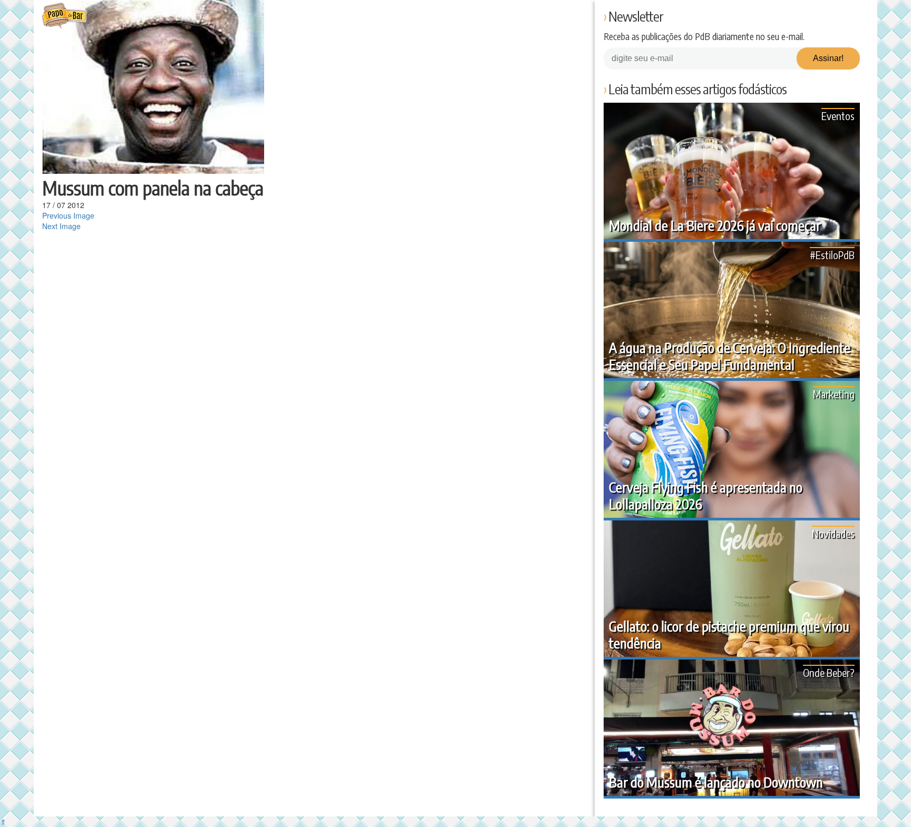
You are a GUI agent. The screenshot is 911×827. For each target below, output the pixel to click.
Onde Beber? (829, 672)
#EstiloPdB (832, 254)
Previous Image (68, 215)
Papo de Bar (64, 16)
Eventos (838, 115)
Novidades (833, 533)
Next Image (61, 226)
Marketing (834, 393)
